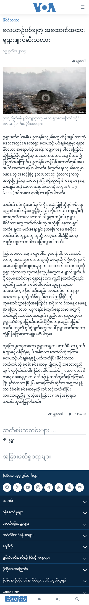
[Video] (39, 599)
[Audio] (58, 599)
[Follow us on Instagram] (38, 487)
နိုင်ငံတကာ (11, 20)
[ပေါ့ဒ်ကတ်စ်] (69, 487)
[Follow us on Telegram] (48, 487)
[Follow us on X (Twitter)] (17, 487)
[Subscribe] (79, 487)
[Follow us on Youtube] (28, 487)
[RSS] (59, 487)
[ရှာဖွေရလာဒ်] (77, 599)
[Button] (79, 61)
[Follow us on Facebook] (7, 487)
